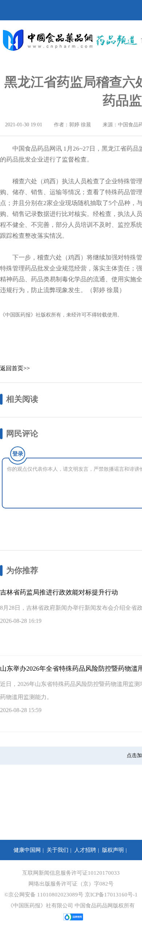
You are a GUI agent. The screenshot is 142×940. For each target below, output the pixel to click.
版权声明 (113, 850)
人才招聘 (85, 850)
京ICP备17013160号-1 (111, 895)
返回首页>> (15, 368)
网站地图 (124, 870)
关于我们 (57, 850)
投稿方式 (14, 870)
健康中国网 (27, 850)
